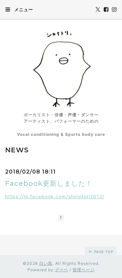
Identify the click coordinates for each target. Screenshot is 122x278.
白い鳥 (46, 263)
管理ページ (84, 269)
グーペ (61, 269)
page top (103, 252)
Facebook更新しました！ (49, 183)
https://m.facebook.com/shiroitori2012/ (54, 196)
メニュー (23, 9)
